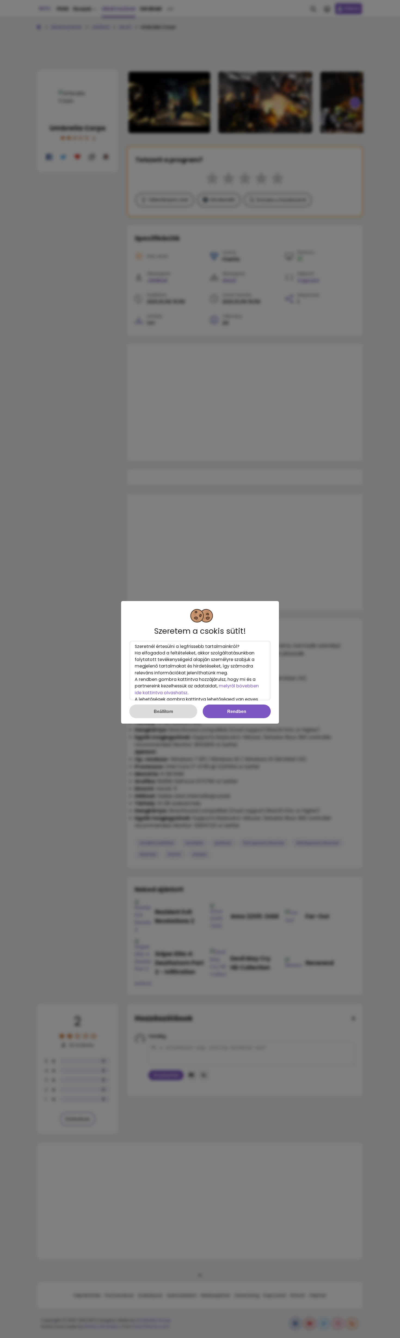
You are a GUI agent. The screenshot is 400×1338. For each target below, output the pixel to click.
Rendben (236, 711)
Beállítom (163, 711)
